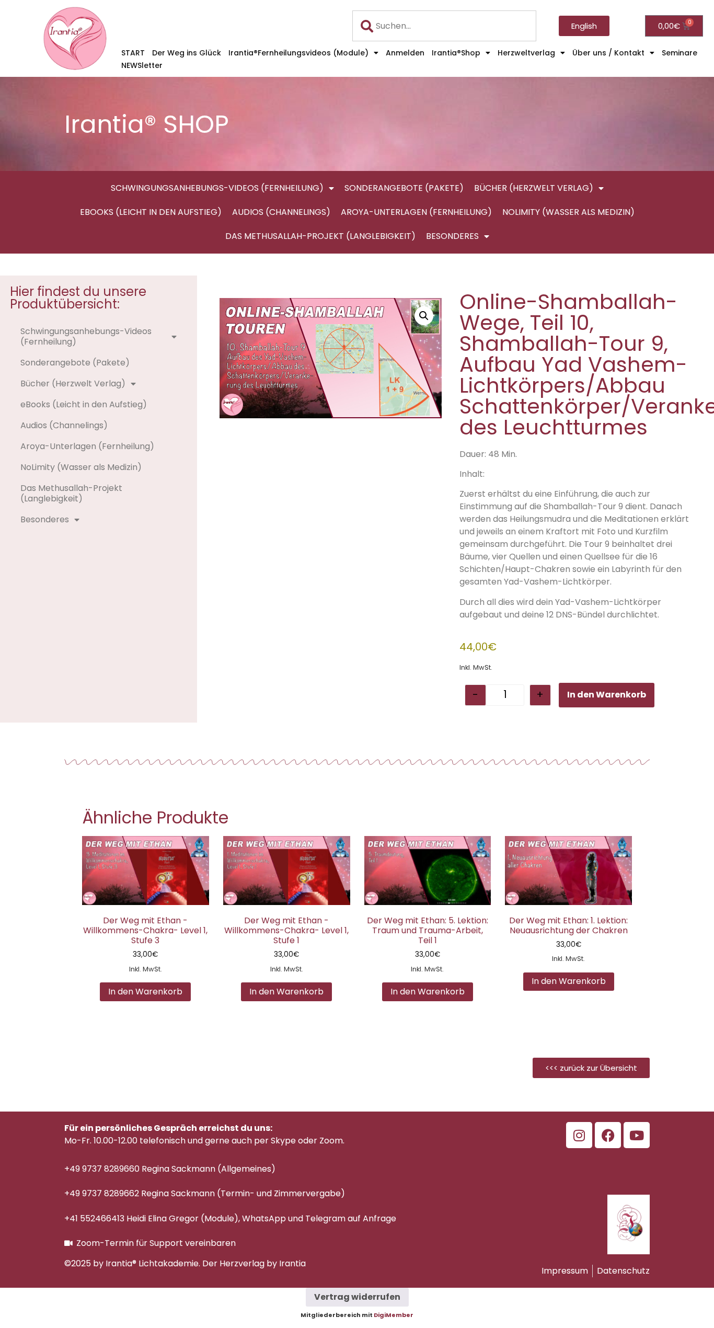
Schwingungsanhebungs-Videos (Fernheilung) (217, 188)
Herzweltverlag (526, 53)
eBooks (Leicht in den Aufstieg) (151, 212)
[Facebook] (608, 1135)
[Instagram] (579, 1135)
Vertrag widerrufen (357, 1297)
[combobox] (444, 25)
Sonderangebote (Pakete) (404, 188)
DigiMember (393, 1315)
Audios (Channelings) (281, 212)
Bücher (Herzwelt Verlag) (533, 188)
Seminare (679, 53)
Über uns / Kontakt (608, 53)
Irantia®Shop (456, 53)
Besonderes (452, 236)
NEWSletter (142, 65)
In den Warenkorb (606, 695)
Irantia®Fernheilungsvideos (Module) (298, 53)
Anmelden (405, 53)
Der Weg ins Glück (186, 53)
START (133, 53)
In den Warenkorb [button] (145, 992)
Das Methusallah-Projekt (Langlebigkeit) (320, 236)
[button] (423, 315)
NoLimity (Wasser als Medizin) (568, 212)
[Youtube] (637, 1135)
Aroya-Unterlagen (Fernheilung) (416, 212)
